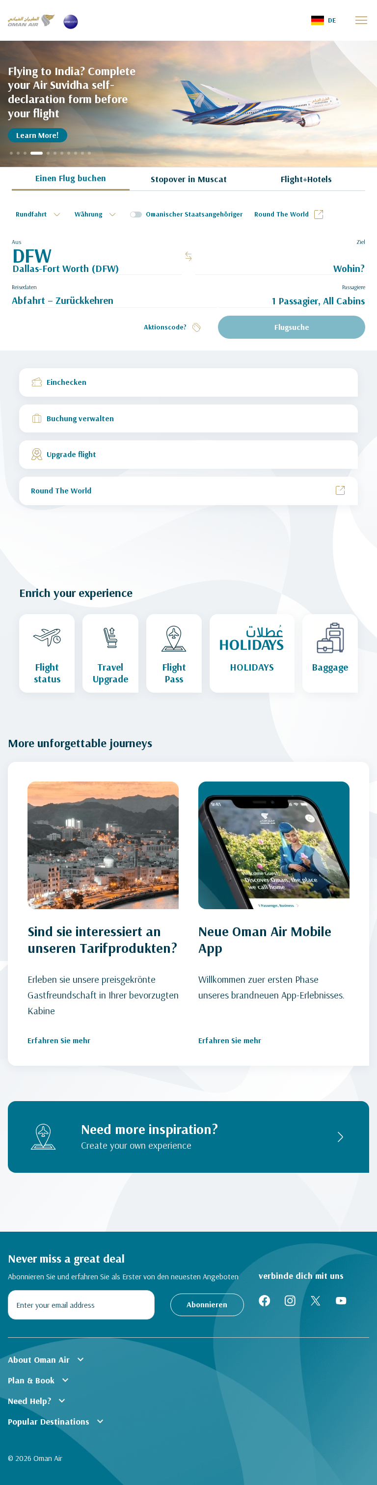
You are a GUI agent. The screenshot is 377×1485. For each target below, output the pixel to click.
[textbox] (39, 214)
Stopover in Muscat (189, 179)
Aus (16, 241)
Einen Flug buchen (70, 178)
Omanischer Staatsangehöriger (194, 214)
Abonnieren (207, 1304)
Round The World (281, 214)
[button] (323, 20)
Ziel (360, 241)
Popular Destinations (57, 1421)
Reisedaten (24, 287)
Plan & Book (39, 1380)
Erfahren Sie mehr (58, 1040)
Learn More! (37, 135)
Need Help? (38, 1400)
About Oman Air (47, 1359)
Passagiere (353, 287)
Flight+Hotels (306, 179)
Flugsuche (291, 327)
